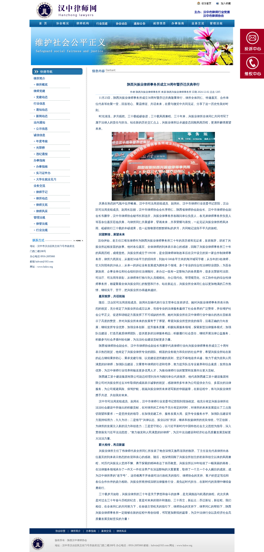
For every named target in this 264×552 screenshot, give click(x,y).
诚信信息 (39, 135)
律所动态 (42, 198)
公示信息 (42, 128)
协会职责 (60, 531)
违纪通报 (42, 154)
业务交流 (39, 185)
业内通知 (39, 122)
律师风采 (42, 211)
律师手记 (42, 192)
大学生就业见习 (46, 179)
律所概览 (42, 84)
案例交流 (106, 531)
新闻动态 (42, 116)
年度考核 (42, 141)
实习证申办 (43, 173)
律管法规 (42, 223)
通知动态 (42, 109)
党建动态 (42, 97)
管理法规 (39, 217)
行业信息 (39, 103)
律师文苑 (42, 204)
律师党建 (39, 91)
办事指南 (39, 160)
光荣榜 (40, 147)
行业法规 (42, 230)
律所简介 (39, 78)
